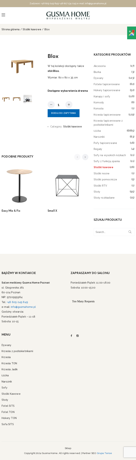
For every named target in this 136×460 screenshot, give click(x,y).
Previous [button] (5, 72)
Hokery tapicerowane (107, 90)
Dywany (98, 78)
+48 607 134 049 (67, 3)
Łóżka (97, 130)
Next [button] (39, 72)
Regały (98, 149)
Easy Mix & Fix (11, 210)
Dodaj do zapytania (63, 113)
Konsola (98, 108)
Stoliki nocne (102, 173)
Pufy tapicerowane (105, 143)
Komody (99, 102)
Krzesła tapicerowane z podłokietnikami (108, 122)
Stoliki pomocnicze (105, 179)
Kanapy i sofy (102, 96)
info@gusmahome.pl (23, 306)
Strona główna (11, 29)
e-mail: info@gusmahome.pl (91, 3)
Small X (52, 210)
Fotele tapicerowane (107, 84)
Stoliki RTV (100, 185)
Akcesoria (100, 66)
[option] (22, 65)
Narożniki (99, 136)
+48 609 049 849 (50, 3)
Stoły (97, 191)
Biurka (97, 72)
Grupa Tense (104, 453)
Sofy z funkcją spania (107, 161)
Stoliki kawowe (32, 29)
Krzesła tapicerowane (107, 114)
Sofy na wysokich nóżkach (110, 155)
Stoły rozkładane (104, 197)
